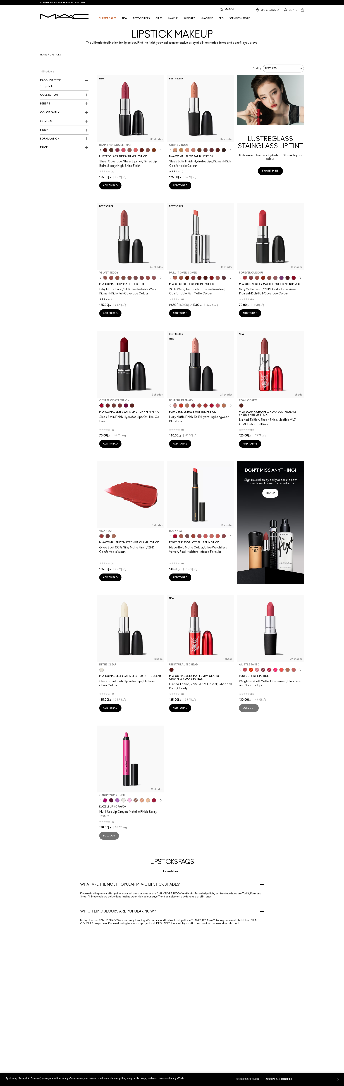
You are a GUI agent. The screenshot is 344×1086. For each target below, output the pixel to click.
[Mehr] (154, 277)
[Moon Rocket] (147, 800)
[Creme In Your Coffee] (205, 150)
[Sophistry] (187, 277)
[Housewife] (105, 150)
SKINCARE (189, 18)
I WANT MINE (270, 171)
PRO (221, 18)
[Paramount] (217, 150)
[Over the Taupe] (187, 536)
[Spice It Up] (141, 150)
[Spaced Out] (129, 800)
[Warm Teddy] (123, 277)
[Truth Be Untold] (199, 150)
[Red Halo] (154, 800)
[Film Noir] (223, 150)
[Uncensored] (111, 150)
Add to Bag (110, 185)
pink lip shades (109, 920)
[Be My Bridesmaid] (175, 405)
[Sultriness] (217, 405)
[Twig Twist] (141, 277)
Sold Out (249, 708)
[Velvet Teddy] (105, 277)
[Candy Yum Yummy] (105, 800)
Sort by (257, 68)
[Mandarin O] (281, 669)
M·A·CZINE (207, 18)
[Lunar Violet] (117, 800)
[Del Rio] (211, 150)
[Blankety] (193, 150)
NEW (124, 18)
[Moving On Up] (199, 405)
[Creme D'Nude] (175, 150)
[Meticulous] (181, 277)
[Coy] (193, 277)
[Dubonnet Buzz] (193, 405)
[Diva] (287, 277)
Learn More (170, 871)
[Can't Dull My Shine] (154, 150)
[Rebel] (126, 405)
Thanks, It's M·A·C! (203, 920)
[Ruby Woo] (293, 277)
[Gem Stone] (135, 800)
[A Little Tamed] (245, 669)
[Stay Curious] (199, 536)
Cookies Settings (247, 1079)
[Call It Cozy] (181, 150)
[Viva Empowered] (107, 536)
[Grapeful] (111, 800)
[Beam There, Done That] (117, 150)
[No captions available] (270, 522)
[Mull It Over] (181, 536)
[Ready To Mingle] (223, 405)
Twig (245, 893)
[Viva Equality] (113, 536)
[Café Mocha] (257, 277)
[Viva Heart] (101, 536)
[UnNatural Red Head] (171, 669)
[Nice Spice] (211, 536)
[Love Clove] (223, 536)
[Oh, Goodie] (135, 150)
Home (43, 55)
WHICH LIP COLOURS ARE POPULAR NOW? (118, 911)
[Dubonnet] (107, 405)
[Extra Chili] (211, 277)
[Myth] (187, 150)
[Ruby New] (211, 405)
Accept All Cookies (279, 1079)
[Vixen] (223, 277)
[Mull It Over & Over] (175, 277)
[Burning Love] (263, 669)
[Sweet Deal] (147, 277)
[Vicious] (199, 277)
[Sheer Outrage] (205, 536)
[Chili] (263, 277)
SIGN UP (270, 493)
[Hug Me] (129, 150)
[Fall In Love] (275, 669)
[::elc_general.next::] (160, 150)
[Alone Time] (147, 150)
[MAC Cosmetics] (64, 16)
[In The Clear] (101, 669)
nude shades (161, 923)
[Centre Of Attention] (101, 405)
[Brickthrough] (205, 405)
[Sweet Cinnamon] (193, 536)
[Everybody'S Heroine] (281, 277)
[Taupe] (117, 277)
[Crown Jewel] (123, 800)
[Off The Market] (187, 405)
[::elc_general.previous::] (101, 150)
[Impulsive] (287, 669)
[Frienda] (123, 150)
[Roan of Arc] (241, 405)
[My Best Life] (181, 405)
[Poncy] (205, 277)
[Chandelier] (141, 800)
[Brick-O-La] (120, 405)
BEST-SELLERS (141, 18)
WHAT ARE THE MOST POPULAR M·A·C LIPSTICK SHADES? (130, 884)
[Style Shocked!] (251, 669)
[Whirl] (129, 277)
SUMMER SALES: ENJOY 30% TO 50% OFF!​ (62, 3)
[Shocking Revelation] (269, 669)
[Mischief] (217, 277)
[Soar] (135, 277)
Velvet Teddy (172, 893)
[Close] (338, 1079)
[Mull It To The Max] (111, 277)
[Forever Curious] (245, 277)
